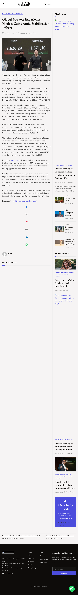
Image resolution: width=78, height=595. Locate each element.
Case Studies (59, 474)
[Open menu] (3, 4)
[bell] (65, 501)
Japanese (14, 160)
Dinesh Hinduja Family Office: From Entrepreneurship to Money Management (64, 485)
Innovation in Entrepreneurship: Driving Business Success (70, 241)
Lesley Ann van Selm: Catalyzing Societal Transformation (64, 283)
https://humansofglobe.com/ (26, 201)
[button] (26, 207)
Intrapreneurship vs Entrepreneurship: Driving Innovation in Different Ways (65, 173)
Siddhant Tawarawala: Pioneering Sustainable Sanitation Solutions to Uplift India (69, 227)
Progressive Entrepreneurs (12, 14)
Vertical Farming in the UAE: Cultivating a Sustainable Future (70, 198)
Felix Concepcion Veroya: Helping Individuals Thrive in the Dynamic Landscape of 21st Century (69, 212)
